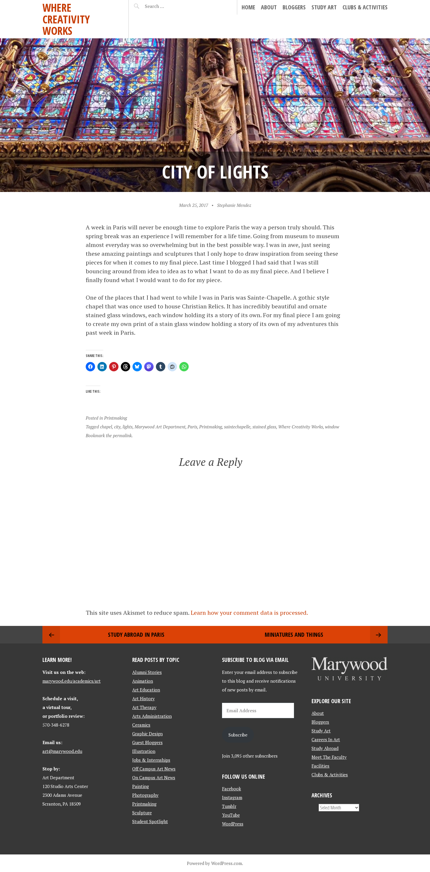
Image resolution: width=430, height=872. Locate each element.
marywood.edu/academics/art (71, 681)
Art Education (146, 690)
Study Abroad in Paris (136, 634)
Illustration (143, 751)
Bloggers (294, 7)
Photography (145, 795)
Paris (192, 427)
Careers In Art (326, 739)
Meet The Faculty (329, 757)
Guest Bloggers (147, 742)
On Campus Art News (153, 777)
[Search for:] (169, 6)
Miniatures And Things (294, 634)
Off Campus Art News (154, 769)
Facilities (320, 766)
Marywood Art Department (160, 427)
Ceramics (141, 725)
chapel (106, 427)
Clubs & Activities (365, 7)
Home (248, 7)
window (332, 427)
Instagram (232, 797)
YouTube (231, 815)
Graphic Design (147, 734)
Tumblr (229, 806)
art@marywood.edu (62, 751)
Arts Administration (152, 716)
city (117, 427)
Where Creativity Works (66, 19)
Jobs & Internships (151, 760)
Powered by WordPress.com (214, 863)
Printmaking (115, 418)
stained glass (264, 427)
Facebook (231, 789)
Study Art (324, 7)
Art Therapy (144, 707)
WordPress (232, 824)
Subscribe (237, 735)
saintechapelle (237, 427)
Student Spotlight (150, 821)
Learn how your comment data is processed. (249, 613)
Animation (142, 681)
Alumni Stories (147, 672)
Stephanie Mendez (234, 205)
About (269, 7)
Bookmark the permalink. (109, 435)
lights (128, 427)
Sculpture (142, 813)
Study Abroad (325, 748)
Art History (143, 698)
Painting (140, 786)
